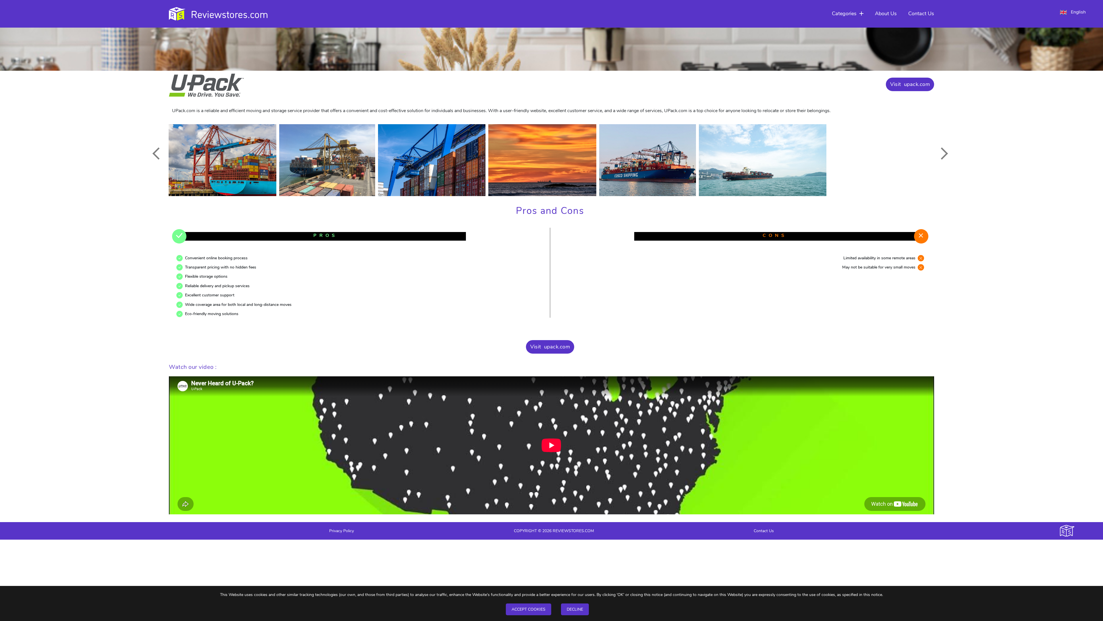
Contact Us (921, 13)
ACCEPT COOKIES (528, 609)
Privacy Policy (341, 531)
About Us (886, 13)
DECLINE (575, 609)
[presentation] (158, 153)
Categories (844, 13)
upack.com (917, 84)
